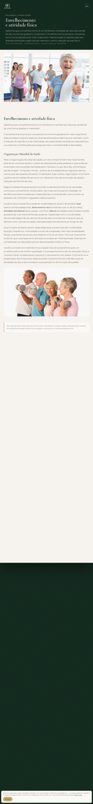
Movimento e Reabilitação (14, 43)
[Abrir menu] (86, 6)
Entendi (8, 799)
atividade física (23, 204)
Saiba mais (78, 795)
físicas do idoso (56, 235)
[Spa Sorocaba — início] (7, 6)
